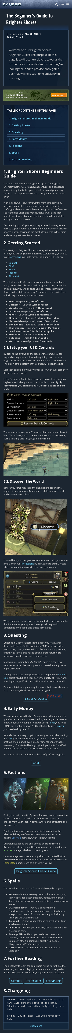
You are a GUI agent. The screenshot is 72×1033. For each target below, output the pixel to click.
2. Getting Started (20, 125)
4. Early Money (18, 139)
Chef (11, 266)
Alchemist (14, 276)
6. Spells (14, 152)
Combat (13, 262)
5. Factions (15, 145)
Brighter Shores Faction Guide (36, 871)
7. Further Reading (20, 159)
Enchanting (53, 981)
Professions (14, 256)
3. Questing (16, 132)
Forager (13, 272)
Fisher (12, 269)
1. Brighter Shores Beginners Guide (30, 118)
